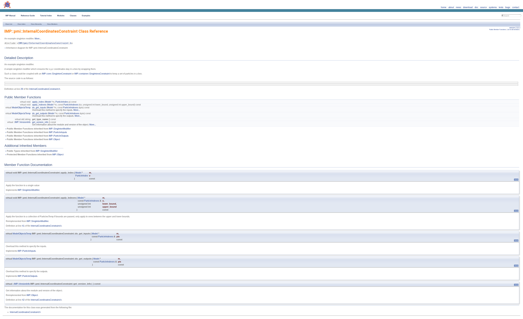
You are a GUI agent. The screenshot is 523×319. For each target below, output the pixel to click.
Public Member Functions (497, 29)
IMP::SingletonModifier (60, 129)
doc (476, 7)
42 (23, 300)
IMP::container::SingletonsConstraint (92, 74)
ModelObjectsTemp (21, 107)
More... (38, 38)
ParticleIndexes (70, 105)
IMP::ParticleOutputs (59, 136)
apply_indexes (39, 105)
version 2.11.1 (514, 28)
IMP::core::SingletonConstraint (56, 74)
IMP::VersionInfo (23, 122)
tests (501, 7)
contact (515, 7)
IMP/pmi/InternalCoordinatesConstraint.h (44, 43)
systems (493, 7)
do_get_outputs (39, 113)
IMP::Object (54, 139)
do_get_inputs (39, 107)
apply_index (38, 102)
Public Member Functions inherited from (38, 129)
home (443, 7)
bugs (507, 7)
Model (48, 102)
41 (23, 226)
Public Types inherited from (32, 151)
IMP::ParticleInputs (58, 132)
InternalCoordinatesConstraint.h (44, 89)
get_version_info (40, 122)
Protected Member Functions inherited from (34, 154)
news (458, 7)
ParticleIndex (61, 102)
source (483, 7)
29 (22, 89)
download (468, 7)
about (451, 7)
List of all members (513, 29)
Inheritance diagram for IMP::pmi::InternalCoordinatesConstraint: (37, 48)
